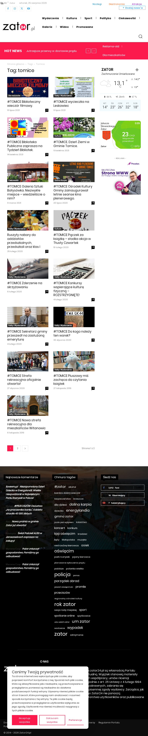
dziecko (59, 510)
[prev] (88, 51)
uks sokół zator (61, 622)
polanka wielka (75, 568)
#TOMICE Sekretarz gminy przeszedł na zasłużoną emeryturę (27, 335)
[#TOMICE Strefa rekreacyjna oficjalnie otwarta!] (27, 361)
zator (61, 634)
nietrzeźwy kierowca (66, 545)
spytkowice (83, 615)
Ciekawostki (13, 180)
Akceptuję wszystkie (24, 720)
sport (83, 610)
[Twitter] (21, 8)
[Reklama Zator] (120, 177)
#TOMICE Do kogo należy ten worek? (72, 333)
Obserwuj (136, 495)
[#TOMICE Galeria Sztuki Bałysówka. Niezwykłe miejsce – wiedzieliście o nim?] (27, 172)
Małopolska (68, 539)
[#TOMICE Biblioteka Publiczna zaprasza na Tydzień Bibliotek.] (27, 127)
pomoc (76, 575)
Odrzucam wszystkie (52, 720)
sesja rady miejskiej (65, 610)
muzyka (81, 539)
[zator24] (18, 26)
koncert (59, 528)
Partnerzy (89, 722)
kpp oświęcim (64, 534)
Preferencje (75, 720)
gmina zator (63, 516)
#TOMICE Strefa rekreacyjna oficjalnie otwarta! (24, 380)
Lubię (139, 487)
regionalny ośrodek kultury (68, 598)
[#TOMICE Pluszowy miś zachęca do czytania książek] (74, 361)
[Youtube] (28, 8)
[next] (94, 51)
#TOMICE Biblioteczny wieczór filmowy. (23, 104)
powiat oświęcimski (63, 587)
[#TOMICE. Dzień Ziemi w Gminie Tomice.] (74, 127)
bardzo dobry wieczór (67, 493)
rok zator (65, 604)
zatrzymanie (76, 635)
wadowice (59, 628)
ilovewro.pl (12, 486)
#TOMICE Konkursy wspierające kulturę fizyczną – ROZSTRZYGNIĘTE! (68, 289)
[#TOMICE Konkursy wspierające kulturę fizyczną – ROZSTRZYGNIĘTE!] (74, 269)
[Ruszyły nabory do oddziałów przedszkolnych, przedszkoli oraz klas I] (27, 220)
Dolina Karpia (61, 180)
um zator (81, 621)
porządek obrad (66, 581)
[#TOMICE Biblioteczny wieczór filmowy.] (27, 87)
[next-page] (25, 448)
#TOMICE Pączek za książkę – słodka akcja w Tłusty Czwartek (72, 239)
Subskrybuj (136, 502)
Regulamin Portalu (109, 722)
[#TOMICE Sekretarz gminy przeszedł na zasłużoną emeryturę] (27, 317)
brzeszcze (78, 498)
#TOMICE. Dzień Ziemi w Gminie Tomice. (71, 144)
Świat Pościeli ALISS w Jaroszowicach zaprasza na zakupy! (24, 537)
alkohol (72, 487)
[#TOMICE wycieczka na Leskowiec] (74, 87)
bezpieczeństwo (62, 498)
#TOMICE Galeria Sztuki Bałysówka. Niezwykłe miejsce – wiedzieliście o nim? (26, 192)
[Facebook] (7, 8)
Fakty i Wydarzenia (63, 95)
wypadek (75, 628)
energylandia (78, 510)
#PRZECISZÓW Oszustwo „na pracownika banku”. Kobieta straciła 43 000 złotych (24, 509)
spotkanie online (64, 615)
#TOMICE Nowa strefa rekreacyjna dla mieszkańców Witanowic (26, 424)
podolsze (59, 568)
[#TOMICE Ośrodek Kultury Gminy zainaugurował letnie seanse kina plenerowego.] (74, 172)
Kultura (11, 136)
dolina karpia (80, 504)
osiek (85, 545)
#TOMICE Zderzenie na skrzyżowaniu (24, 285)
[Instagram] (14, 8)
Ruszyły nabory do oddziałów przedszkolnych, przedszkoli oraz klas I (23, 241)
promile (81, 587)
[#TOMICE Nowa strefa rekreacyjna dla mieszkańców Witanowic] (27, 405)
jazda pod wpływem (64, 522)
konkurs (72, 528)
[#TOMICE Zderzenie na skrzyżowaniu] (27, 269)
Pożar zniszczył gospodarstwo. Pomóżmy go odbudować (22, 552)
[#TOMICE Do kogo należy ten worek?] (74, 317)
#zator (60, 486)
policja (62, 574)
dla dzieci (60, 505)
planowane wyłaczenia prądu (69, 562)
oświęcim (64, 551)
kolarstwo (81, 522)
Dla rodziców (14, 95)
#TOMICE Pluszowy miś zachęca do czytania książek (70, 380)
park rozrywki (62, 557)
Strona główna (15, 64)
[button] (140, 36)
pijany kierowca (81, 556)
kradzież (82, 533)
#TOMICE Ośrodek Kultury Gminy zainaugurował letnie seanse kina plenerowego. (72, 192)
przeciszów (62, 593)
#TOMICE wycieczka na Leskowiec (71, 104)
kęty (56, 539)
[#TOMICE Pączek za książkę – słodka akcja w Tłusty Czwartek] (74, 220)
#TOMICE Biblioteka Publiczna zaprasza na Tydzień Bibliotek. (24, 146)
